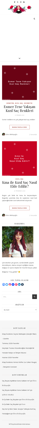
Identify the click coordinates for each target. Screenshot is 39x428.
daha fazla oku (19, 127)
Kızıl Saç (19, 103)
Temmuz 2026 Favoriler (10, 343)
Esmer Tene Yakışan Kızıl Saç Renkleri (19, 108)
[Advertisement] (19, 34)
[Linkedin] (19, 284)
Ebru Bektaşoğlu (11, 134)
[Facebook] (3, 284)
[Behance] (13, 284)
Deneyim (10, 103)
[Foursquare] (16, 284)
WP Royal (12, 424)
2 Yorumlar (33, 134)
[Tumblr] (22, 284)
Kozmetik (28, 103)
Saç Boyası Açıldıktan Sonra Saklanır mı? (16, 381)
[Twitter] (6, 284)
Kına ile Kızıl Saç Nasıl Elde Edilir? (19, 184)
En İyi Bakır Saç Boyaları (10, 399)
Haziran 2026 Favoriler (10, 357)
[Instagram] (10, 284)
